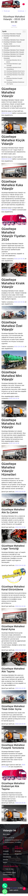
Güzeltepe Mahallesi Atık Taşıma (15, 73)
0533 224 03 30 (6, 113)
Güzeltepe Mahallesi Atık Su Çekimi (14, 61)
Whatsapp (18, 851)
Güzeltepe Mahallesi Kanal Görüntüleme (14, 68)
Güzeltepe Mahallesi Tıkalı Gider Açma (15, 75)
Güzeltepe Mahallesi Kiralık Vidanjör (12, 47)
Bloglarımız (18, 854)
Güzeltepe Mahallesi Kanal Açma (16, 71)
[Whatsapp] (4, 891)
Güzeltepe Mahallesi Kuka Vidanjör (14, 40)
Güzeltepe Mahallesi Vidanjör (12, 34)
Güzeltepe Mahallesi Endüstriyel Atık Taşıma (15, 83)
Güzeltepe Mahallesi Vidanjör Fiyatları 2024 (12, 43)
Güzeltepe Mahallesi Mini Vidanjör (14, 52)
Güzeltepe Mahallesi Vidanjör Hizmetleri (12, 57)
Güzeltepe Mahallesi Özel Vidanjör (14, 50)
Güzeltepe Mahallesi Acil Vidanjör (14, 54)
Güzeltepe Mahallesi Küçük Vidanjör (12, 37)
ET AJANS (13, 888)
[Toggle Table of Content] (23, 31)
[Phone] (4, 885)
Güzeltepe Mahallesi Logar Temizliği (13, 64)
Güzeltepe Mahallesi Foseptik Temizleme (14, 79)
